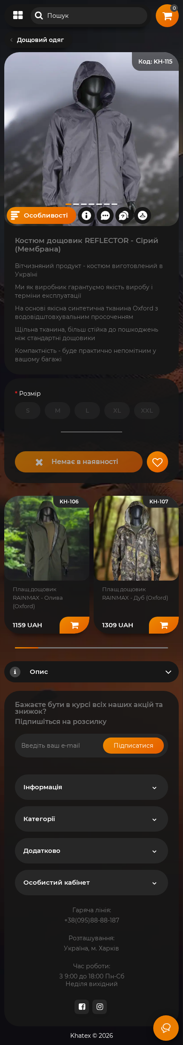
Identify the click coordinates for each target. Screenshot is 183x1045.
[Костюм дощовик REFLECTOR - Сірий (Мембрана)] (91, 139)
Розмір (30, 393)
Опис (39, 672)
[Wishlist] (157, 461)
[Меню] (18, 16)
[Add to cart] (74, 625)
